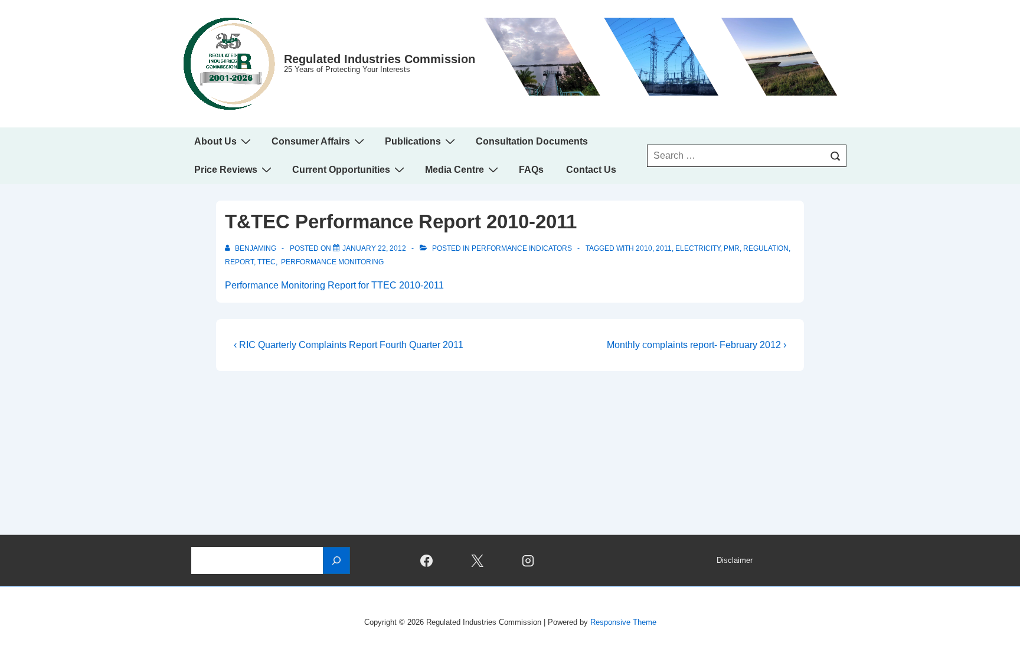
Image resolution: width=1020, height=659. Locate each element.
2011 (664, 248)
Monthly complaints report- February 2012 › (696, 345)
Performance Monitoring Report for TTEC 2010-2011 (334, 285)
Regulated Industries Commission (379, 59)
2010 (644, 248)
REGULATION (766, 248)
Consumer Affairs (311, 141)
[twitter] (477, 560)
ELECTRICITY (697, 248)
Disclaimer (735, 560)
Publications (413, 141)
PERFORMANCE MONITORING (331, 262)
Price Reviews (225, 170)
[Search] (835, 155)
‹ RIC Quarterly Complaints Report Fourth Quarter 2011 (348, 345)
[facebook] (427, 560)
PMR (732, 248)
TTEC (266, 262)
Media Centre (454, 170)
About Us (215, 141)
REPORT (239, 262)
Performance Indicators (522, 248)
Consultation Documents (532, 141)
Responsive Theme (623, 622)
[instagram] (528, 560)
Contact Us (591, 170)
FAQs (531, 170)
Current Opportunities (341, 170)
